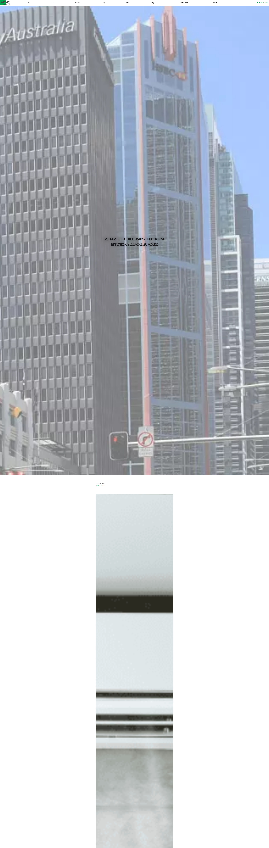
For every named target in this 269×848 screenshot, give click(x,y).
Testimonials (184, 2)
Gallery (103, 2)
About (52, 2)
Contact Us (215, 2)
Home (27, 2)
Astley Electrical (101, 485)
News (127, 2)
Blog (153, 2)
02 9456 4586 (263, 2)
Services (77, 2)
